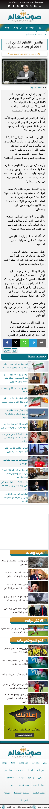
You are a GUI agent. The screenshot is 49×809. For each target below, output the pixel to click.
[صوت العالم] (24, 21)
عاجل (41, 27)
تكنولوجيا (11, 778)
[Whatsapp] (31, 6)
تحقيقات (19, 770)
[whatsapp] (24, 343)
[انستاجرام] (26, 6)
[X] (16, 343)
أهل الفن (40, 770)
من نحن (7, 793)
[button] (3, 532)
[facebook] (7, 343)
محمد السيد (36, 87)
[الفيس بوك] (13, 6)
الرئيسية (41, 34)
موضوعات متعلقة (37, 356)
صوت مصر (30, 27)
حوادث (4, 763)
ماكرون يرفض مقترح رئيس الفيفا (26, 807)
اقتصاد (30, 770)
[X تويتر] (18, 6)
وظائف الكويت (39, 793)
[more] (40, 6)
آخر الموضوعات (30, 641)
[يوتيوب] (22, 6)
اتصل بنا (24, 800)
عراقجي (7, 350)
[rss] (35, 6)
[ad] (24, 505)
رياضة (7, 27)
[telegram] (33, 343)
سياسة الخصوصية (21, 793)
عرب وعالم (17, 27)
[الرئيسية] (9, 6)
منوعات (21, 778)
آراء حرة (31, 778)
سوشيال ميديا (39, 785)
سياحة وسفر (23, 785)
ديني (40, 778)
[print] (41, 343)
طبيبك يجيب (9, 785)
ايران (14, 350)
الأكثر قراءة (34, 621)
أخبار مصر (8, 770)
